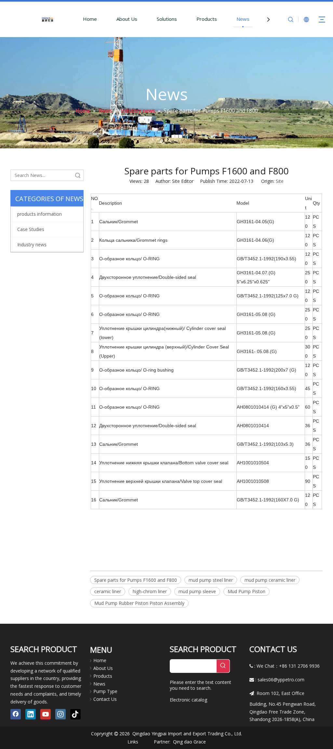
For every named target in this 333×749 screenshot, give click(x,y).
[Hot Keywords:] (223, 666)
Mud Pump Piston (246, 591)
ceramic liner (107, 591)
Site (280, 181)
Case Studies (30, 229)
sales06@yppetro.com (281, 679)
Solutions (167, 19)
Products (206, 19)
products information (39, 214)
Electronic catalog (188, 700)
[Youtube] (45, 714)
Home (90, 19)
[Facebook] (15, 714)
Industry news (32, 244)
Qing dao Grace (189, 742)
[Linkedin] (30, 714)
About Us (126, 19)
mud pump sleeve (197, 591)
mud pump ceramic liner (270, 580)
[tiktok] (75, 714)
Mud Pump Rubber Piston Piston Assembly (139, 603)
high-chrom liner (150, 591)
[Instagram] (60, 714)
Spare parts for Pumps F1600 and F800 (135, 580)
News (242, 19)
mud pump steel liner (211, 580)
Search (77, 175)
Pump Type (105, 691)
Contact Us (105, 699)
